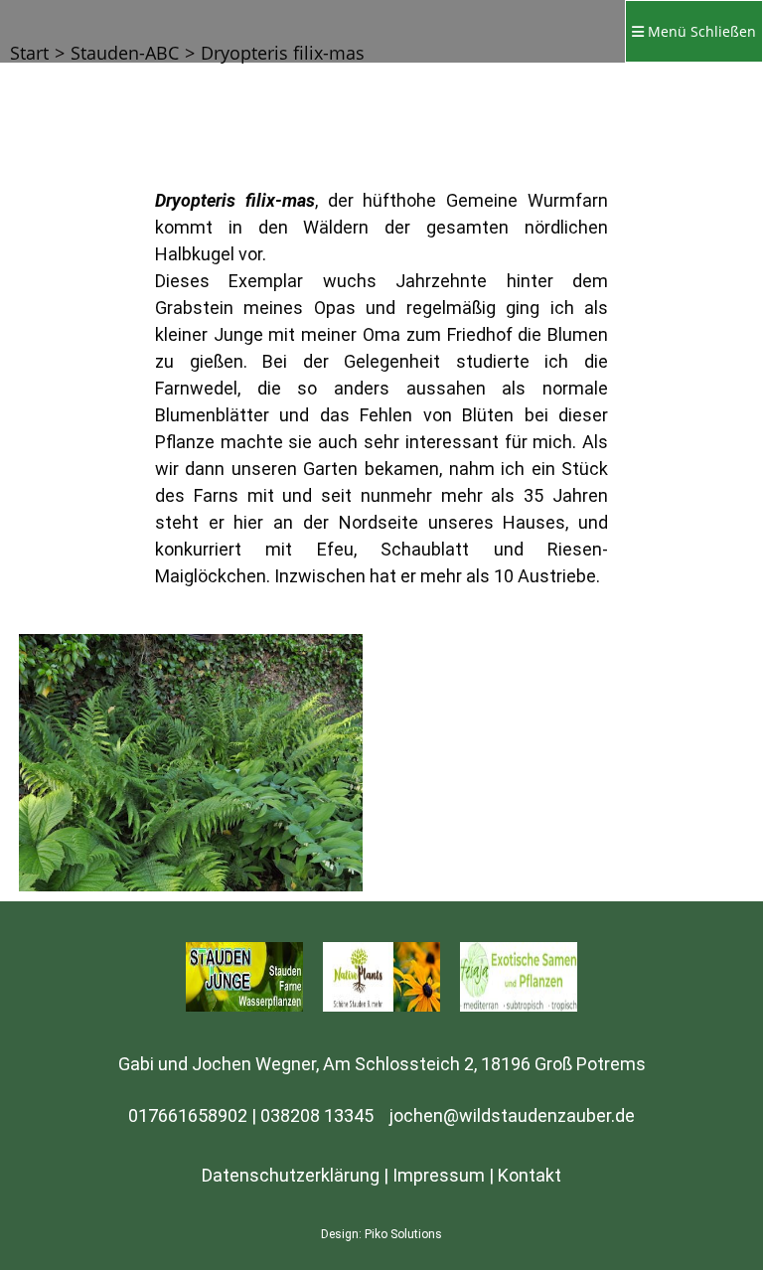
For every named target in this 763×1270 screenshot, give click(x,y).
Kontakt (529, 1175)
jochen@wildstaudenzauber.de (512, 1115)
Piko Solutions (403, 1234)
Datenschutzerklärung (291, 1175)
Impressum (438, 1175)
